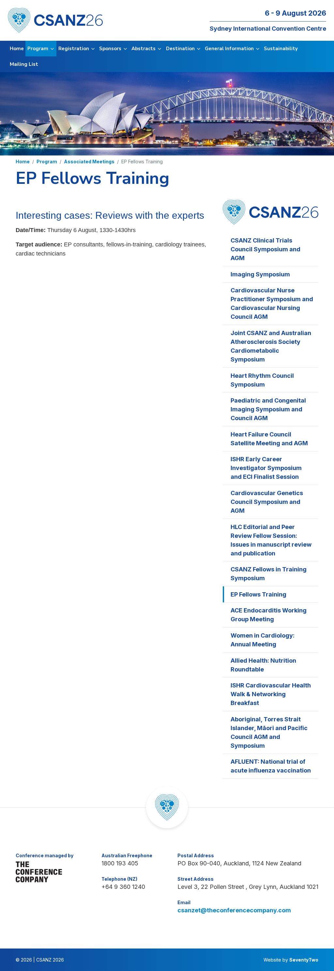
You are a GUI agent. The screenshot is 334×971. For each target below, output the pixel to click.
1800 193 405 (119, 863)
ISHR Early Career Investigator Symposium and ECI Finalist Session (266, 468)
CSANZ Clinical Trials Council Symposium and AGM (265, 249)
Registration (74, 48)
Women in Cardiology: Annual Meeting (263, 640)
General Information (230, 48)
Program (38, 48)
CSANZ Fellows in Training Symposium (269, 573)
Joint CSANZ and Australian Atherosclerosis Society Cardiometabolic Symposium (271, 346)
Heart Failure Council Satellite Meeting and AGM (269, 439)
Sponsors (111, 48)
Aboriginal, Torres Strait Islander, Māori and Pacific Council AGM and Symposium (269, 732)
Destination (181, 48)
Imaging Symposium (260, 274)
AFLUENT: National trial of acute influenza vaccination (271, 766)
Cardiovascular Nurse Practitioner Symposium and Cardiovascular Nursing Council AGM (272, 303)
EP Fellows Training (258, 594)
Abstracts (144, 48)
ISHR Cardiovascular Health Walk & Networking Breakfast (271, 694)
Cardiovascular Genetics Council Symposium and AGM (267, 502)
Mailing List (24, 64)
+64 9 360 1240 (123, 886)
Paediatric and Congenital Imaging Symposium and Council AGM (268, 409)
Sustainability (281, 48)
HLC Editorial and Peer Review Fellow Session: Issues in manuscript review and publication (271, 540)
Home (17, 48)
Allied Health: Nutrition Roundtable (263, 665)
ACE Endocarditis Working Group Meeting (269, 615)
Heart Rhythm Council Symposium (262, 380)
